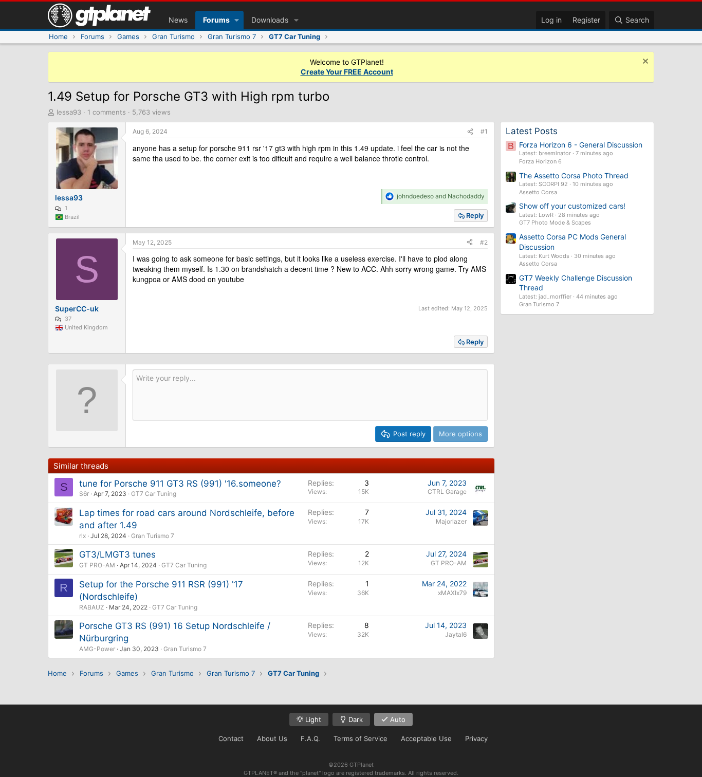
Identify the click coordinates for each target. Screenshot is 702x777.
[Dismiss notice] (644, 62)
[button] (237, 20)
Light (312, 719)
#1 (484, 131)
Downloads (269, 19)
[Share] (470, 132)
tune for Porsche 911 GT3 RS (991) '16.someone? (180, 483)
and (441, 196)
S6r (84, 493)
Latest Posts (532, 131)
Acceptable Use (426, 738)
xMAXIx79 (452, 593)
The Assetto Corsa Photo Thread (574, 175)
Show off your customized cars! (572, 205)
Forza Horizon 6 (540, 161)
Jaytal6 (456, 634)
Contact (231, 738)
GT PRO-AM (97, 565)
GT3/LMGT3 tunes (117, 554)
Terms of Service (360, 738)
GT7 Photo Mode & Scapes (555, 222)
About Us (272, 738)
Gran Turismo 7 (152, 536)
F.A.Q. (310, 738)
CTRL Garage (447, 491)
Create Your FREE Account (347, 71)
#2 (484, 242)
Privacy (476, 738)
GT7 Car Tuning (153, 493)
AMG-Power (97, 649)
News (178, 19)
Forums (216, 19)
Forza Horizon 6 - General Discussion (580, 144)
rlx (82, 536)
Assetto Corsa (538, 192)
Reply (475, 215)
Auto (396, 719)
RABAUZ (91, 607)
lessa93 (69, 112)
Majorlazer (451, 521)
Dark (354, 719)
